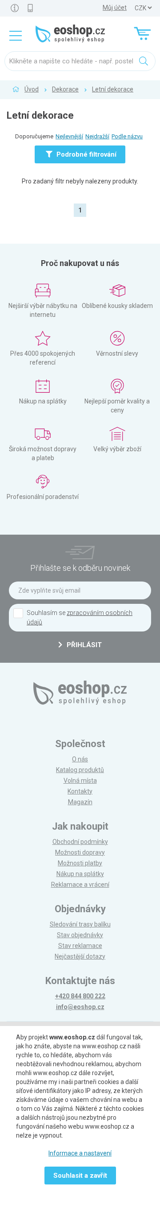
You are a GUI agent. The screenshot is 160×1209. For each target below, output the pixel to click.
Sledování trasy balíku (80, 924)
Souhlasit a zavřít (80, 1176)
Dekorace (65, 89)
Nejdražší (97, 136)
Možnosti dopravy (80, 852)
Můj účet (115, 7)
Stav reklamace (80, 945)
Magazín (80, 802)
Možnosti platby (80, 863)
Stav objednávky (80, 935)
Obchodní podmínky (80, 841)
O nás (80, 759)
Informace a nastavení (80, 1153)
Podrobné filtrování (85, 154)
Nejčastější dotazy (80, 956)
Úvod (31, 89)
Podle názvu (127, 136)
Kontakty (80, 791)
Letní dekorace (112, 89)
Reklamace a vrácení (80, 884)
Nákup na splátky (80, 873)
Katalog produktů (80, 769)
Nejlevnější (69, 136)
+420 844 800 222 (80, 996)
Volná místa (80, 780)
